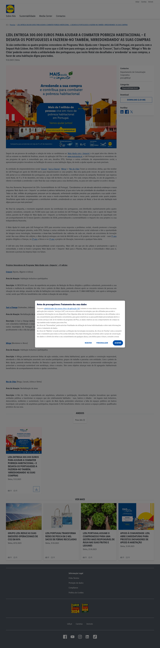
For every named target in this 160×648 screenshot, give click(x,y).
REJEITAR (88, 343)
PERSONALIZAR (102, 343)
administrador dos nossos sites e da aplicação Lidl (62, 308)
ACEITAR (118, 343)
